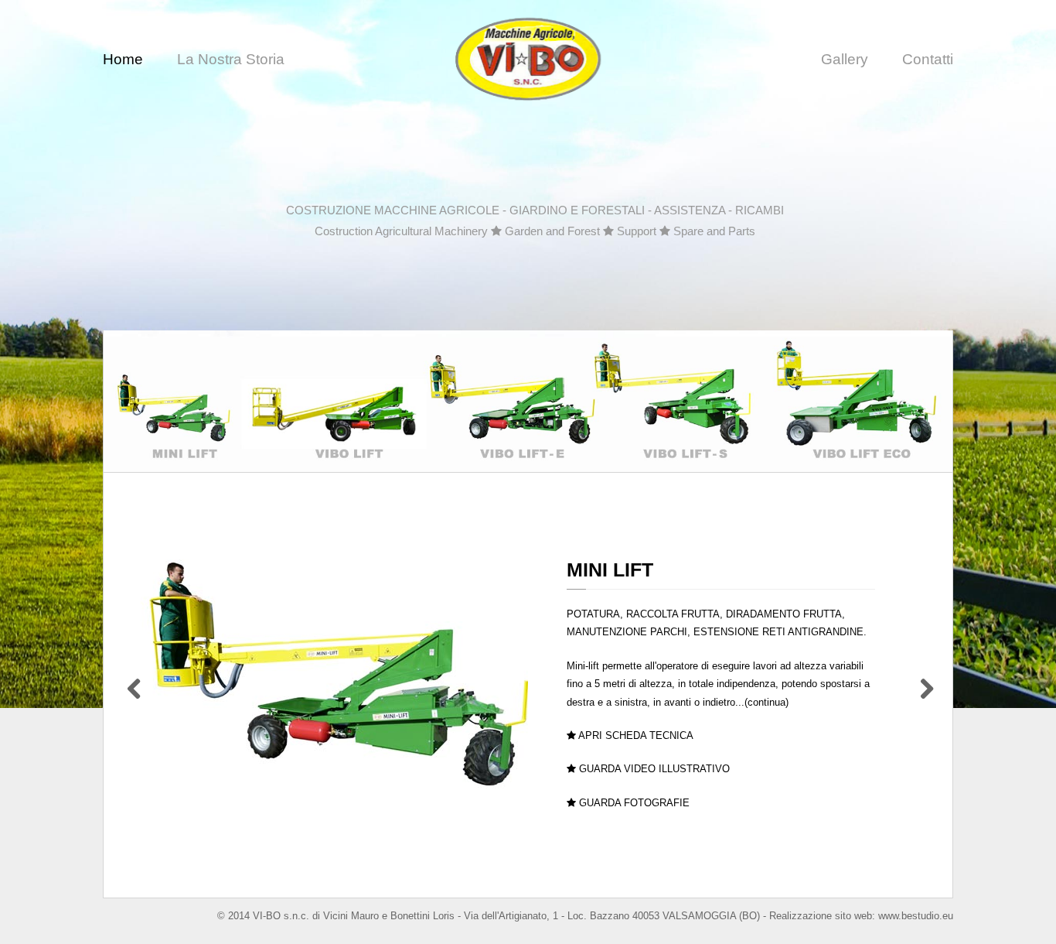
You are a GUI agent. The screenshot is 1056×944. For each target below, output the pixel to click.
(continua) (766, 702)
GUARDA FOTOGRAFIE (633, 803)
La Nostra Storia (230, 59)
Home (123, 59)
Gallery (844, 59)
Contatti (927, 59)
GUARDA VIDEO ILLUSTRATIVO (653, 769)
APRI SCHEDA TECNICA (634, 735)
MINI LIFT (610, 569)
